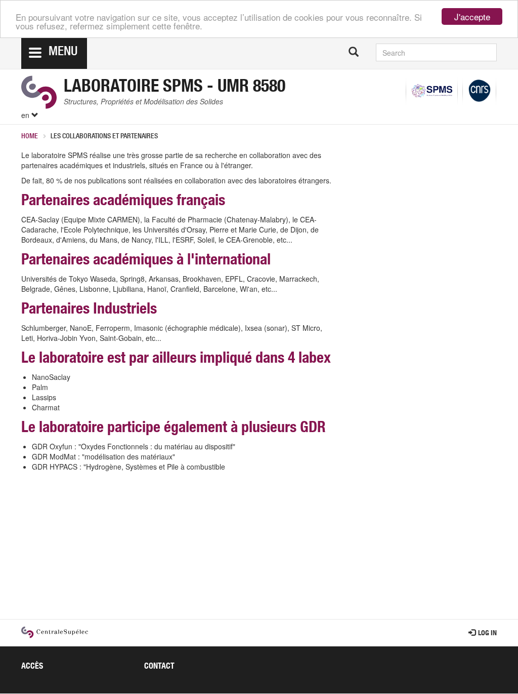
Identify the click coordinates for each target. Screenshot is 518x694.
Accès (32, 667)
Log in (487, 633)
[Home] (39, 92)
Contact (159, 667)
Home (29, 136)
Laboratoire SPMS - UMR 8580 (174, 88)
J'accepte (472, 16)
